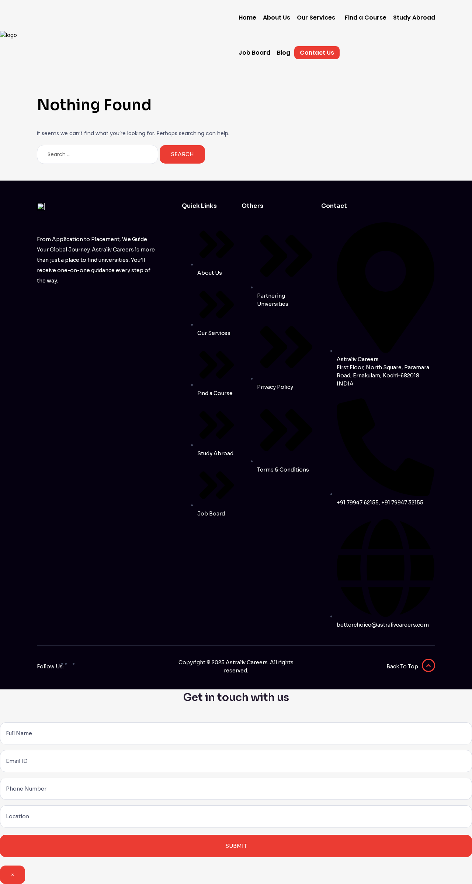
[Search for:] (98, 154)
